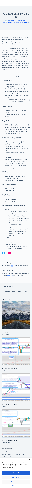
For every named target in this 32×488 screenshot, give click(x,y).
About (19, 291)
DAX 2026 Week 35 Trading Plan (11, 368)
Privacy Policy (19, 485)
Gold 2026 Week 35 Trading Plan (11, 404)
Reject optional (16, 477)
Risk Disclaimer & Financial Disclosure (13, 454)
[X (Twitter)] (5, 286)
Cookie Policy (12, 485)
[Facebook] (2, 286)
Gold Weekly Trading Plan (13, 22)
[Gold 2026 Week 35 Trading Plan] (16, 387)
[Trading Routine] (16, 315)
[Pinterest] (10, 286)
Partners (7, 291)
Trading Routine (6, 332)
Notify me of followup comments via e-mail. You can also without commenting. (16, 274)
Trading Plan (25, 22)
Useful (25, 291)
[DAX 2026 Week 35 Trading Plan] (16, 351)
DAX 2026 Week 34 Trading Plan (11, 440)
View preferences (16, 482)
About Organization (8, 452)
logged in (13, 266)
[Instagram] (7, 286)
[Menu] (29, 3)
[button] (29, 459)
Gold (4, 22)
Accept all (16, 473)
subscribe (10, 275)
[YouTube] (12, 286)
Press (14, 291)
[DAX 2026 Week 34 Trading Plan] (16, 423)
